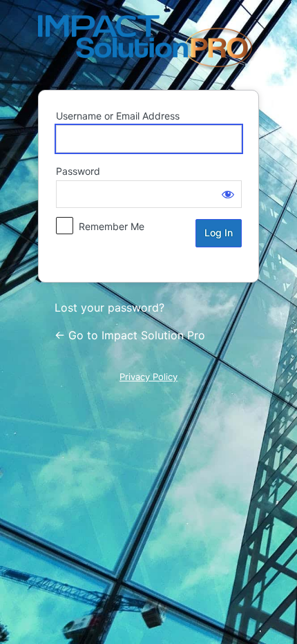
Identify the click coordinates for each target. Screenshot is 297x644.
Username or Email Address (118, 116)
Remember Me (111, 226)
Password (78, 171)
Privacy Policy (148, 376)
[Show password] (228, 194)
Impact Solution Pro (148, 44)
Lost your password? (109, 307)
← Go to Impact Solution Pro (130, 335)
